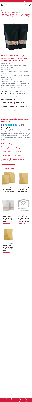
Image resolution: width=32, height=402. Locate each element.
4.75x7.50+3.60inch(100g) (21, 103)
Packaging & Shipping (18, 159)
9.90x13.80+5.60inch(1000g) (8, 110)
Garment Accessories (12, 11)
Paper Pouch (17, 151)
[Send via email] (22, 125)
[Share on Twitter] (6, 125)
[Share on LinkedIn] (19, 125)
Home (3, 11)
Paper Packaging (7, 155)
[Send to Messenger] (12, 125)
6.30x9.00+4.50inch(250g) (8, 106)
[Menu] (2, 5)
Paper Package (7, 151)
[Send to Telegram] (15, 125)
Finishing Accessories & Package (11, 12)
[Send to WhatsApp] (9, 125)
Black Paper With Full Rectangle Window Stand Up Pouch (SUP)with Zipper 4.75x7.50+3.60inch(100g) (16, 15)
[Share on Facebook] (2, 125)
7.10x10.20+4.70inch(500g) (21, 106)
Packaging (5, 159)
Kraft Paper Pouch (20, 155)
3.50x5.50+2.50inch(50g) (7, 103)
